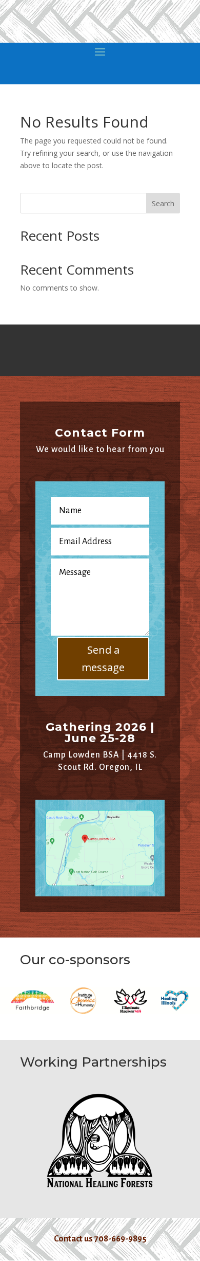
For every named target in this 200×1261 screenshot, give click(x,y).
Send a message (103, 658)
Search (163, 203)
